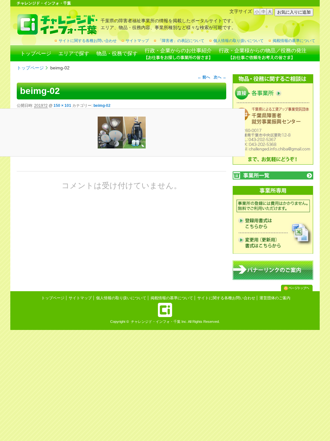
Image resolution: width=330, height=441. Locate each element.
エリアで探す (73, 53)
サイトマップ (137, 40)
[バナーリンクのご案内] (273, 278)
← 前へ (204, 77)
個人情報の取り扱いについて (238, 40)
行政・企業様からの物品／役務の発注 (262, 50)
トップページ (35, 53)
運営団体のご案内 (274, 298)
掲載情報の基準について (294, 40)
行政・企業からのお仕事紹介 (178, 50)
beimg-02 (102, 105)
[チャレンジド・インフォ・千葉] (57, 32)
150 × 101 (62, 105)
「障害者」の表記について (181, 40)
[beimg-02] (121, 132)
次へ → (220, 77)
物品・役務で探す (117, 53)
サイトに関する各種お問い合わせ (88, 40)
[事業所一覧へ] (273, 175)
